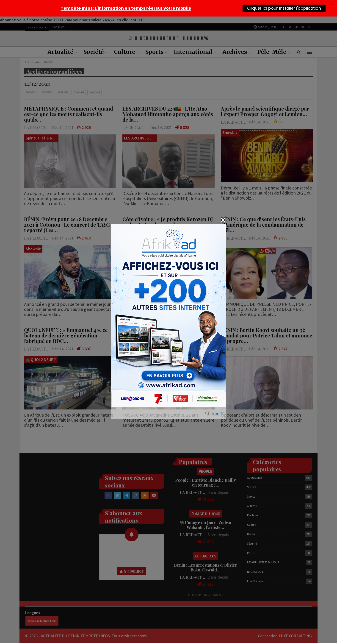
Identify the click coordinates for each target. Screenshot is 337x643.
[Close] (223, 220)
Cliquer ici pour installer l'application (284, 8)
